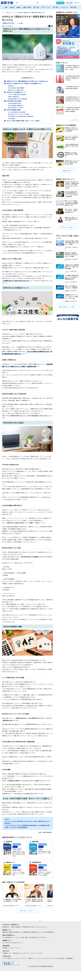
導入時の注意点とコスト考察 (15, 107)
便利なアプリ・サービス (8, 23)
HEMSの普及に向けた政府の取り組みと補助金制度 (20, 116)
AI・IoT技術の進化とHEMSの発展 (16, 112)
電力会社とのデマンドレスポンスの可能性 (18, 114)
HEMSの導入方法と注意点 (14, 101)
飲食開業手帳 (26, 932)
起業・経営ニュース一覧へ (26, 910)
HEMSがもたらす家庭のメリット (16, 92)
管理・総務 (73, 7)
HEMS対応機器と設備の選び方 (15, 105)
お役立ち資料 (69, 3)
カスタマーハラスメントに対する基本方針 (53, 958)
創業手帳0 (5, 932)
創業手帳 (11, 932)
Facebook (7, 942)
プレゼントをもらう (41, 927)
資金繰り (18, 7)
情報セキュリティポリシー (35, 958)
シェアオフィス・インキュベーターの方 (31, 953)
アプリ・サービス (45, 7)
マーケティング (64, 7)
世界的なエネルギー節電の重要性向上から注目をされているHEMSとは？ (27, 81)
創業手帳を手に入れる (28, 927)
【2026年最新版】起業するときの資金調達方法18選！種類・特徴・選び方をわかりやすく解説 (72, 99)
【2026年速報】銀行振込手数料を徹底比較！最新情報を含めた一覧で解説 (72, 78)
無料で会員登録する (17, 927)
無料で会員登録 (60, 3)
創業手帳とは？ (6, 927)
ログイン (78, 3)
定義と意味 (11, 86)
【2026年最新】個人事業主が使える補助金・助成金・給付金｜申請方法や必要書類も (72, 109)
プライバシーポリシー (21, 958)
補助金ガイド (18, 932)
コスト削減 (20, 23)
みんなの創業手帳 (7, 937)
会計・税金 (36, 7)
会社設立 (12, 7)
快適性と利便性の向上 (13, 96)
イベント (67, 271)
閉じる (31, 78)
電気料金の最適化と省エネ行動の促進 (17, 99)
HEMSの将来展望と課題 (13, 110)
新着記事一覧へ (66, 171)
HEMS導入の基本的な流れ (14, 103)
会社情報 (5, 948)
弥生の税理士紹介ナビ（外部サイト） (38, 937)
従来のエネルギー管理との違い (16, 90)
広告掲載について (7, 953)
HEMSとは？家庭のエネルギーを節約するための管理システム (24, 83)
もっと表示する (74, 120)
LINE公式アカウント (16, 942)
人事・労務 (55, 7)
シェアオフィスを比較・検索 (20, 937)
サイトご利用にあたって (9, 958)
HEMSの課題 (11, 118)
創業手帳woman (35, 932)
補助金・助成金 (27, 7)
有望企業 (67, 290)
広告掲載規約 (69, 958)
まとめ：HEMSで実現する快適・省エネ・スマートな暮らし (24, 121)
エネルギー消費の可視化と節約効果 (17, 94)
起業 (6, 7)
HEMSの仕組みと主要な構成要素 (16, 88)
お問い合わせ (16, 953)
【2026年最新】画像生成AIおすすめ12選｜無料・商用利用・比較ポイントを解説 (72, 67)
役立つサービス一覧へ (67, 227)
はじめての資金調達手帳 (47, 932)
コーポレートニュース (13, 948)
